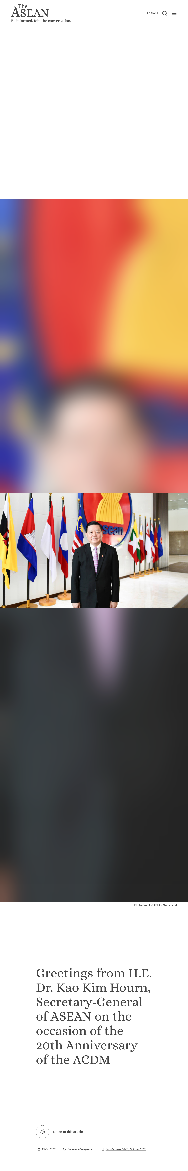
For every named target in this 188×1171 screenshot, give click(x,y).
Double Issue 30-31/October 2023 (126, 1149)
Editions (152, 13)
